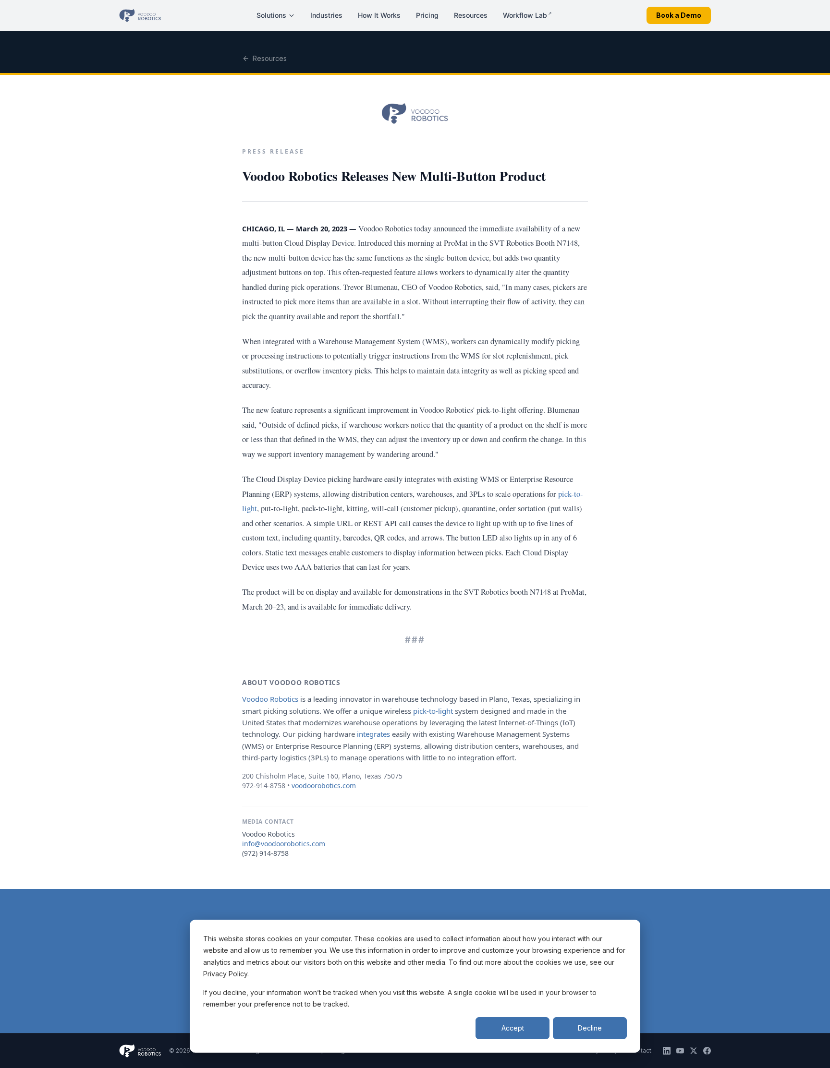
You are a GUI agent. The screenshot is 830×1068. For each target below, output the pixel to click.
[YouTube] (680, 1051)
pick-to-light (433, 711)
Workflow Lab (527, 15)
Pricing (427, 15)
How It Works (379, 15)
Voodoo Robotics (270, 699)
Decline (590, 1028)
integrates (373, 734)
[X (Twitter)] (693, 1051)
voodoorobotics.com (324, 785)
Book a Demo (678, 15)
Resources (471, 15)
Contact (640, 1050)
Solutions (271, 15)
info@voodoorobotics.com (283, 843)
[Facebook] (707, 1051)
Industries (326, 15)
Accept (512, 1028)
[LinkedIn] (667, 1051)
